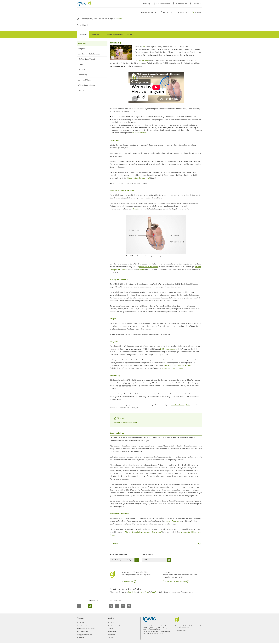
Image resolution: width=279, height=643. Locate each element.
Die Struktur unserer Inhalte (86, 629)
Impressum (80, 638)
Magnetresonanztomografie (138, 368)
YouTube (155, 592)
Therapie (126, 383)
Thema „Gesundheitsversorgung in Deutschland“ (143, 532)
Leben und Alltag (84, 80)
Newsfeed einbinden (114, 626)
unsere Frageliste (172, 521)
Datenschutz (112, 632)
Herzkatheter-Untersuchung (172, 368)
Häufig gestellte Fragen (84, 635)
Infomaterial (112, 635)
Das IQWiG (80, 623)
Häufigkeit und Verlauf (86, 59)
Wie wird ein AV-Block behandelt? (126, 422)
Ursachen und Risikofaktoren (89, 54)
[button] (195, 4)
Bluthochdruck (154, 269)
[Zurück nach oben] (200, 615)
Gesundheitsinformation (85, 626)
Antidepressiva (115, 206)
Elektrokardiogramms (168, 349)
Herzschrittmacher (139, 132)
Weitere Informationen (86, 85)
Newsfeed (144, 592)
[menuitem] (83, 34)
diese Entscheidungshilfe (180, 405)
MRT (151, 368)
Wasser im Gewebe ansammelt (138, 178)
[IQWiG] (149, 620)
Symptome (82, 48)
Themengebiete (148, 12)
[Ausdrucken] (90, 606)
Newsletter (132, 592)
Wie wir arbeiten (82, 632)
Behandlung (82, 75)
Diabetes (141, 269)
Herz (144, 46)
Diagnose (81, 69)
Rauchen (124, 269)
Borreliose (136, 209)
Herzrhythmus (143, 60)
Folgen (80, 64)
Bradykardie (164, 130)
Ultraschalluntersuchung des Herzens (177, 365)
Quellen (81, 90)
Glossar (110, 638)
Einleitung (82, 43)
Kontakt (110, 629)
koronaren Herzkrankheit (148, 267)
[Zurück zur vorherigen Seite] (79, 606)
